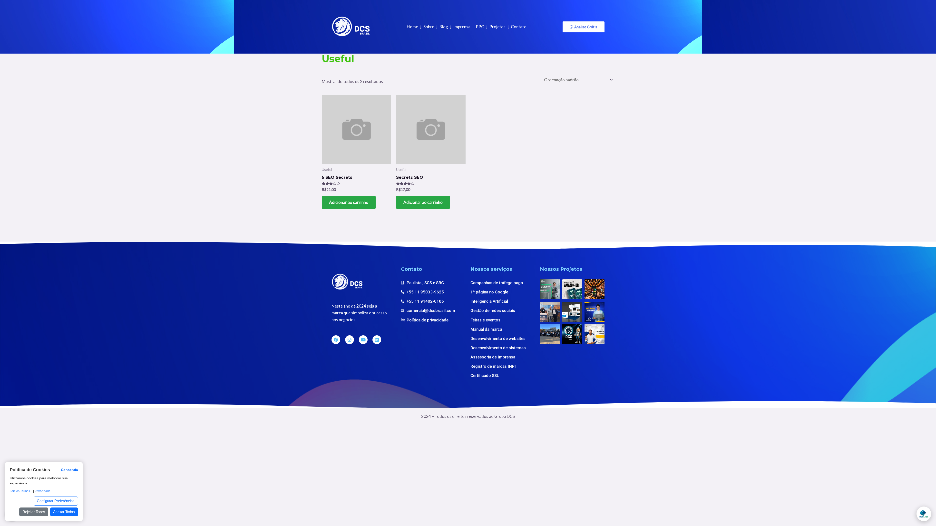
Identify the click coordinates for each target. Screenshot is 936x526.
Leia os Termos (20, 491)
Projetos (497, 26)
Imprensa (461, 26)
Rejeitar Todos (33, 512)
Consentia (69, 470)
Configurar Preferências (56, 501)
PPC (480, 26)
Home (412, 26)
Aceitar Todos (64, 512)
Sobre (428, 26)
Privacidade (42, 491)
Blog (443, 26)
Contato (518, 26)
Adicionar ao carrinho (348, 202)
